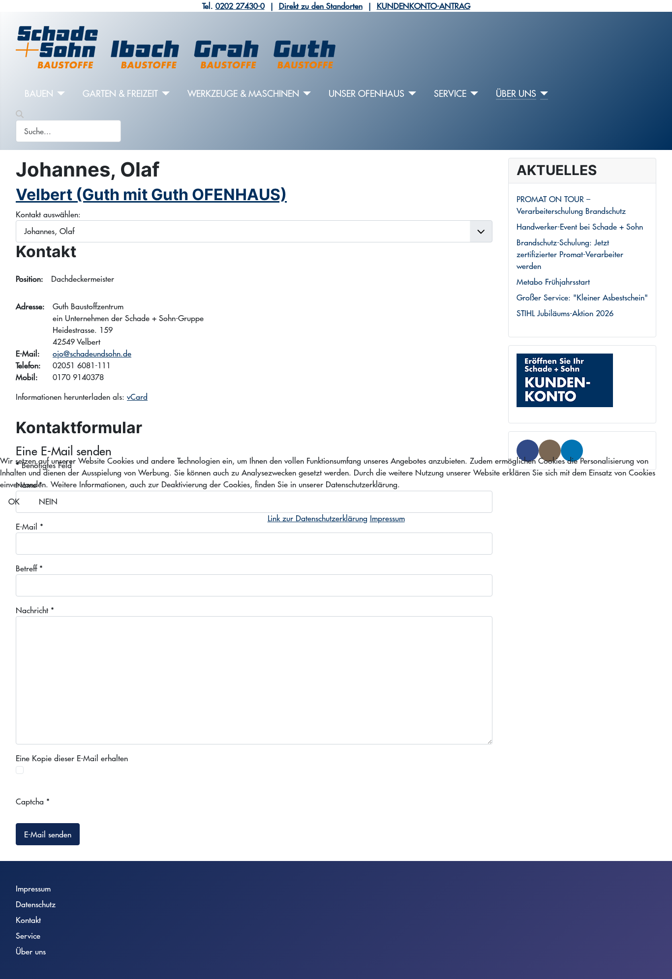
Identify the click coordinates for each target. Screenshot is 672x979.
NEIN (48, 501)
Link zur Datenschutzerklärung (317, 518)
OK (14, 501)
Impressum (387, 518)
